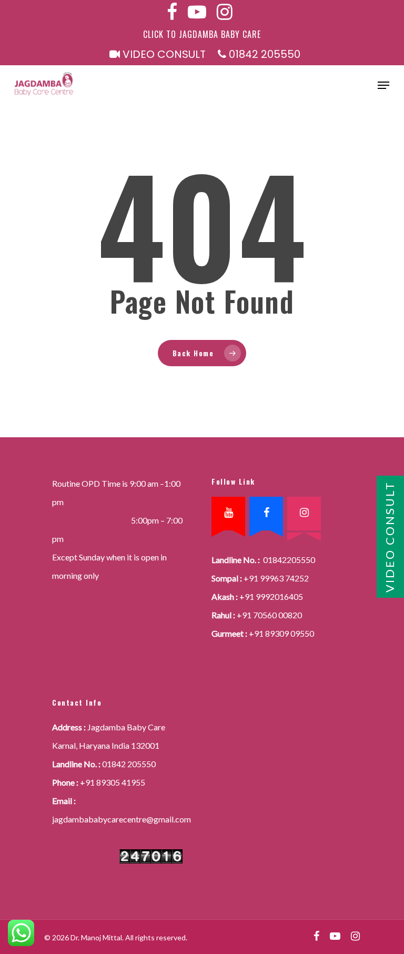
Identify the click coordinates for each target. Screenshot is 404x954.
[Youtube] (228, 513)
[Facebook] (266, 513)
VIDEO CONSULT (163, 54)
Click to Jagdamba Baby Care (202, 34)
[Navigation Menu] (383, 85)
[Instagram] (304, 513)
